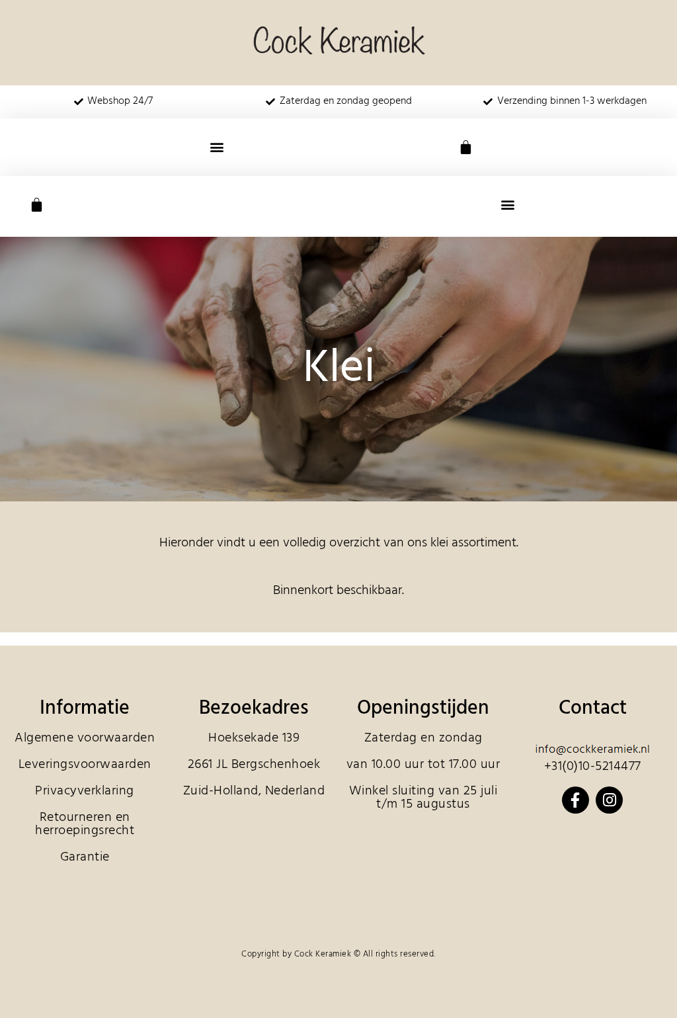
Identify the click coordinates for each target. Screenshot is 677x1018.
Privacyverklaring (84, 791)
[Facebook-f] (575, 800)
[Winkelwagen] (465, 147)
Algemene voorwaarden (85, 738)
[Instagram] (609, 800)
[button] (217, 147)
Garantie (85, 857)
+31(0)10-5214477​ (592, 766)
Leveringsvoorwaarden (85, 764)
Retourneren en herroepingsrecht (84, 824)
